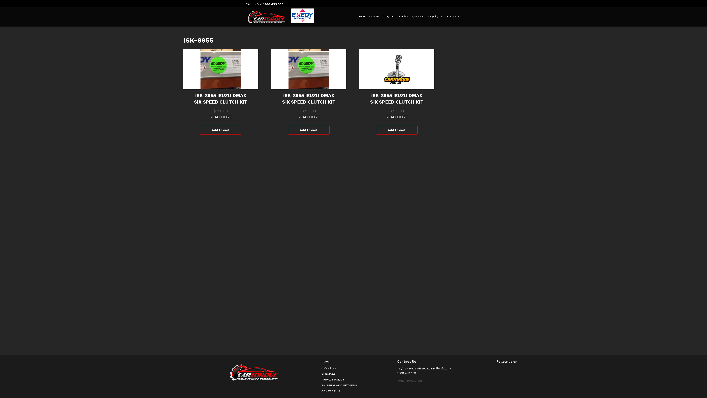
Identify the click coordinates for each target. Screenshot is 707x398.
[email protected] (409, 380)
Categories (389, 16)
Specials (403, 16)
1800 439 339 (273, 4)
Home (362, 16)
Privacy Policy (332, 379)
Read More (221, 117)
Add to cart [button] (221, 130)
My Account (418, 16)
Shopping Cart (436, 16)
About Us (374, 16)
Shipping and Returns (339, 385)
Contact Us (453, 16)
